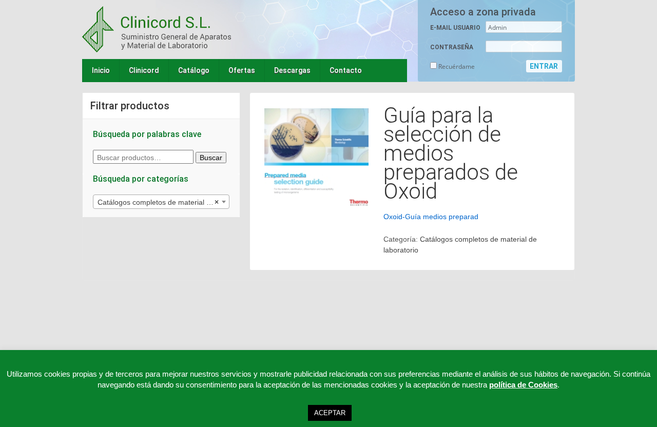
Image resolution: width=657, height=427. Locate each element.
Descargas (292, 70)
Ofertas (241, 70)
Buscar (211, 157)
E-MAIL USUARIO (455, 27)
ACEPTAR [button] (329, 413)
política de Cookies (523, 384)
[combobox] (161, 202)
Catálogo (193, 70)
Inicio (101, 70)
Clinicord (144, 70)
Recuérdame (456, 66)
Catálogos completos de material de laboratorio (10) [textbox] (163, 202)
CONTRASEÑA (451, 47)
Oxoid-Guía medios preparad (430, 216)
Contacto (346, 70)
